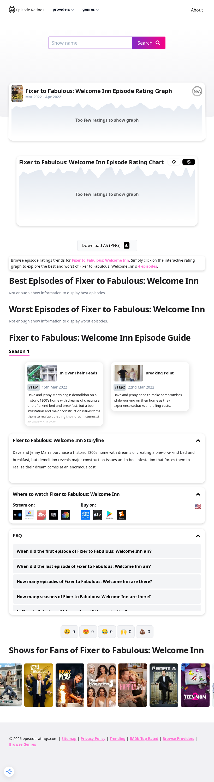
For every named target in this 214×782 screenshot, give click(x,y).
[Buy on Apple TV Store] (99, 515)
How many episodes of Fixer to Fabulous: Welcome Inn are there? (84, 581)
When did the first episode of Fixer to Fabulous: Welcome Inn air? (84, 551)
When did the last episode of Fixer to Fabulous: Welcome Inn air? (84, 566)
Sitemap (69, 738)
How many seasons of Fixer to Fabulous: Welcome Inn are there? (84, 596)
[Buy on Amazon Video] (87, 515)
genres (88, 9)
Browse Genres (22, 744)
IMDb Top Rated (144, 738)
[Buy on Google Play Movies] (111, 515)
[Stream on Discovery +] (67, 515)
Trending (118, 738)
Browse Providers (178, 738)
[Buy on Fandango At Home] (123, 515)
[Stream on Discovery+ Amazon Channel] (31, 515)
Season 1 (19, 351)
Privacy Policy (93, 738)
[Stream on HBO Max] (55, 515)
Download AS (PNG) (101, 245)
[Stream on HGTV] (43, 515)
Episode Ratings (30, 9)
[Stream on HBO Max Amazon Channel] (19, 515)
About (197, 10)
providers (61, 9)
